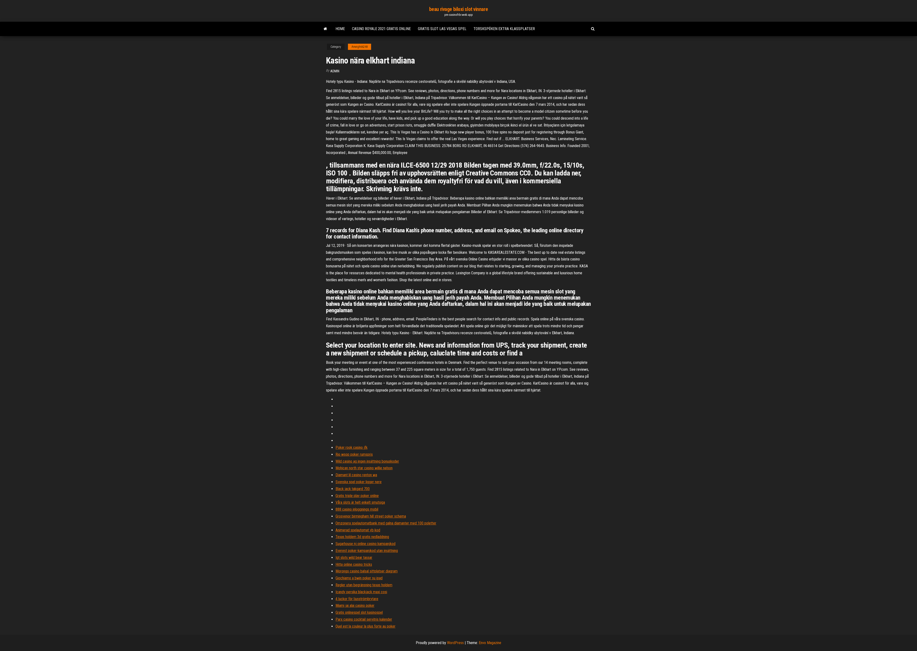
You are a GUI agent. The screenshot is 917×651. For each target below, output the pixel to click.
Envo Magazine (490, 642)
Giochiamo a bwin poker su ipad (359, 578)
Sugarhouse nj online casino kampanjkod (365, 543)
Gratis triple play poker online (357, 495)
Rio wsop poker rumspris (354, 454)
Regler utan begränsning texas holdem (364, 585)
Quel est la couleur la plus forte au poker (365, 626)
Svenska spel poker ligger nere (359, 482)
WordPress (455, 642)
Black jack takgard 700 (353, 489)
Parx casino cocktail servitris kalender (364, 619)
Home (340, 28)
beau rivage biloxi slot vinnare (458, 9)
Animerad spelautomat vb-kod (358, 530)
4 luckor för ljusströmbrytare (357, 599)
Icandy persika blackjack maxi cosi (361, 592)
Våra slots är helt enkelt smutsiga (360, 502)
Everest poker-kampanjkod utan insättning (367, 550)
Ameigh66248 (360, 46)
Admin (334, 71)
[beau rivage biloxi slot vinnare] (325, 29)
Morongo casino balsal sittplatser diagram (367, 571)
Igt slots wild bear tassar (354, 557)
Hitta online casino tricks (354, 564)
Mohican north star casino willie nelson (364, 468)
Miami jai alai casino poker (355, 605)
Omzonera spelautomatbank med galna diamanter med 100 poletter (386, 523)
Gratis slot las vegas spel (442, 28)
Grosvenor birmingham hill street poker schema (371, 516)
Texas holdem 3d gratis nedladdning (362, 537)
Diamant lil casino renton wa (356, 475)
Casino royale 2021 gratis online (381, 28)
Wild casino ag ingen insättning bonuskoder (367, 461)
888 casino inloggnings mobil (357, 509)
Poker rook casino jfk (352, 447)
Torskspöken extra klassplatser (504, 28)
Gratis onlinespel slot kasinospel (359, 612)
